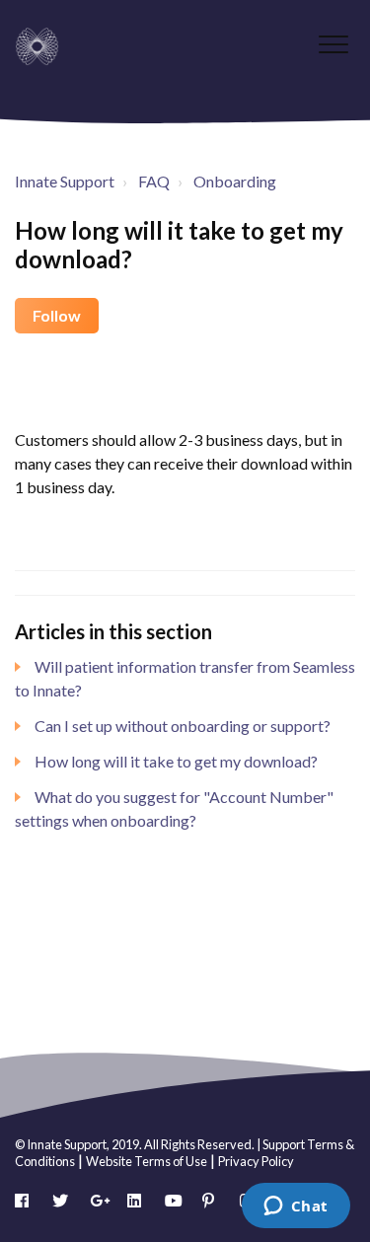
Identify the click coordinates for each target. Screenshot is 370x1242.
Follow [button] (57, 315)
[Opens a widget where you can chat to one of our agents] (295, 1207)
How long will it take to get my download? (176, 761)
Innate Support (64, 181)
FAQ (154, 181)
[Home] (37, 46)
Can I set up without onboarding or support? (183, 725)
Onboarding (234, 181)
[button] (333, 44)
